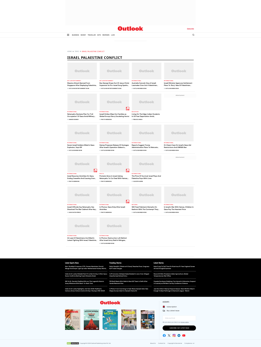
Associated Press (75, 212)
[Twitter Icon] (169, 335)
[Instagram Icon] (174, 335)
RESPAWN (105, 35)
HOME (69, 51)
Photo (102, 174)
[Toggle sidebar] (68, 34)
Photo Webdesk (106, 119)
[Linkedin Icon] (179, 335)
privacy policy (185, 322)
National (135, 205)
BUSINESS (75, 35)
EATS (99, 35)
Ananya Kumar (73, 119)
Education (135, 112)
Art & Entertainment (74, 81)
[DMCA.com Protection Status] (73, 343)
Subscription (172, 307)
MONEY (83, 35)
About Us (153, 343)
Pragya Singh (137, 119)
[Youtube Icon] (183, 335)
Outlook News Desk (139, 88)
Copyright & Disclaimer (175, 343)
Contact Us (161, 343)
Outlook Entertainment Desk (79, 88)
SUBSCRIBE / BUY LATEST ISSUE (179, 328)
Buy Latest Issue (173, 310)
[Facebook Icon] (164, 335)
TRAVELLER (92, 35)
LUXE (113, 35)
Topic (77, 51)
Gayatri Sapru (138, 181)
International (136, 81)
